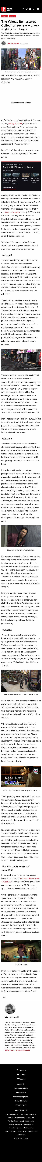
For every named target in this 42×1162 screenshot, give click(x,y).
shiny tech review (12, 212)
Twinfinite (24, 1114)
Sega (4, 997)
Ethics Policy (21, 1092)
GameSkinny (28, 1124)
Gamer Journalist (15, 1124)
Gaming (4, 16)
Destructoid (29, 1121)
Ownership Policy (21, 1101)
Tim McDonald (13, 43)
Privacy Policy (21, 1105)
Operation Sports (15, 1128)
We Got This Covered (16, 1121)
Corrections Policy (21, 1088)
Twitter (22, 1075)
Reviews (12, 16)
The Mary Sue (28, 1128)
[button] (38, 9)
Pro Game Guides (12, 1114)
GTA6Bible (21, 1134)
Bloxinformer (33, 1131)
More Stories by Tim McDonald (17, 1050)
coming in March (15, 123)
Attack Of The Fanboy (16, 1118)
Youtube (22, 1079)
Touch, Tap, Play (10, 1131)
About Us (21, 1084)
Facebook (22, 1070)
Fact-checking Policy (21, 1097)
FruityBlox (22, 1131)
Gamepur (33, 1114)
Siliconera (30, 1118)
